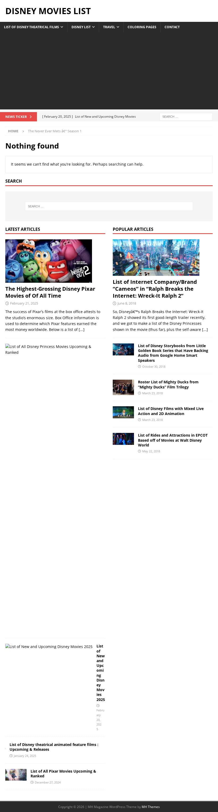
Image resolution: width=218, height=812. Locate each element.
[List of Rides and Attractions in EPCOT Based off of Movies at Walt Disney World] (123, 439)
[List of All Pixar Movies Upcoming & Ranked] (16, 774)
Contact (172, 27)
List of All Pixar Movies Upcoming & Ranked (63, 773)
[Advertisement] (109, 72)
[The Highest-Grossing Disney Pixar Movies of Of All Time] (55, 261)
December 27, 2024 (48, 782)
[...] (82, 329)
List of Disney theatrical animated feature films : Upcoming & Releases (54, 747)
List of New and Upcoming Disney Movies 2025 (101, 672)
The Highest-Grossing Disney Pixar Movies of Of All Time (50, 292)
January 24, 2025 (25, 756)
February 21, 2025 (24, 303)
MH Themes (151, 807)
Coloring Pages (142, 27)
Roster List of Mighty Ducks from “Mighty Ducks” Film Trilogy (168, 384)
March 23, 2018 (152, 393)
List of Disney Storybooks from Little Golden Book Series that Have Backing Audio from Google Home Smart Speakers (173, 353)
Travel (109, 27)
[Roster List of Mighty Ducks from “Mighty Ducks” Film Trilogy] (123, 387)
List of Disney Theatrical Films (31, 27)
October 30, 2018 (153, 366)
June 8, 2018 (127, 303)
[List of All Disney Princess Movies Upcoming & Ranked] (53, 350)
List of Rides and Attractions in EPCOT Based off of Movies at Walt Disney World (173, 440)
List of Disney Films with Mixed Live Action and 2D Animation (171, 411)
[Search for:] (186, 116)
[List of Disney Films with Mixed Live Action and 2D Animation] (123, 412)
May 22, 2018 (151, 451)
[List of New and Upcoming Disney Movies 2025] (49, 647)
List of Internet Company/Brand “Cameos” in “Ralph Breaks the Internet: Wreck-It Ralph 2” (155, 288)
